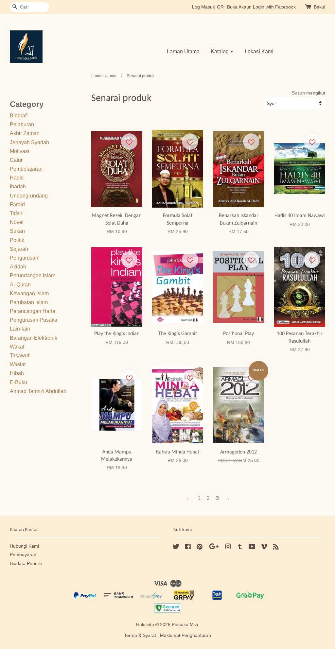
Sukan (17, 231)
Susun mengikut (308, 92)
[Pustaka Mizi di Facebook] (187, 547)
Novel (17, 222)
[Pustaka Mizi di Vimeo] (264, 547)
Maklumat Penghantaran (185, 635)
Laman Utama (183, 51)
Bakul (319, 6)
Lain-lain (20, 329)
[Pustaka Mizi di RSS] (275, 547)
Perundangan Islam (32, 275)
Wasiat (18, 364)
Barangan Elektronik (33, 338)
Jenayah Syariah (29, 142)
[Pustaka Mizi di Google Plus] (214, 547)
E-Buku (18, 382)
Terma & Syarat (140, 635)
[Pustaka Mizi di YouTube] (252, 547)
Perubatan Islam (29, 302)
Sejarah (19, 249)
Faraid (17, 204)
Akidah (18, 266)
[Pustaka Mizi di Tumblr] (240, 547)
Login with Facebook (274, 6)
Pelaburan (22, 124)
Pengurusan (24, 258)
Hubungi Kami (24, 546)
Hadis (17, 177)
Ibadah (18, 186)
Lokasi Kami (259, 51)
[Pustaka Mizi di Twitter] (176, 547)
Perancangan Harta (32, 311)
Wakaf (17, 347)
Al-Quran (20, 284)
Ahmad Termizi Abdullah (38, 391)
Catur (16, 160)
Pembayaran (23, 554)
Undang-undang (29, 195)
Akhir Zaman (25, 133)
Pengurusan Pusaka (33, 320)
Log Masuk (203, 6)
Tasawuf (19, 355)
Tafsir (16, 213)
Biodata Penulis (26, 563)
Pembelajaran (26, 169)
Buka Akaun (239, 6)
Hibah (17, 373)
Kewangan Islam (29, 293)
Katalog (220, 51)
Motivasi (19, 151)
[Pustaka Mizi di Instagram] (228, 547)
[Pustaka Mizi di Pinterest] (199, 547)
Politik (17, 240)
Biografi (19, 115)
